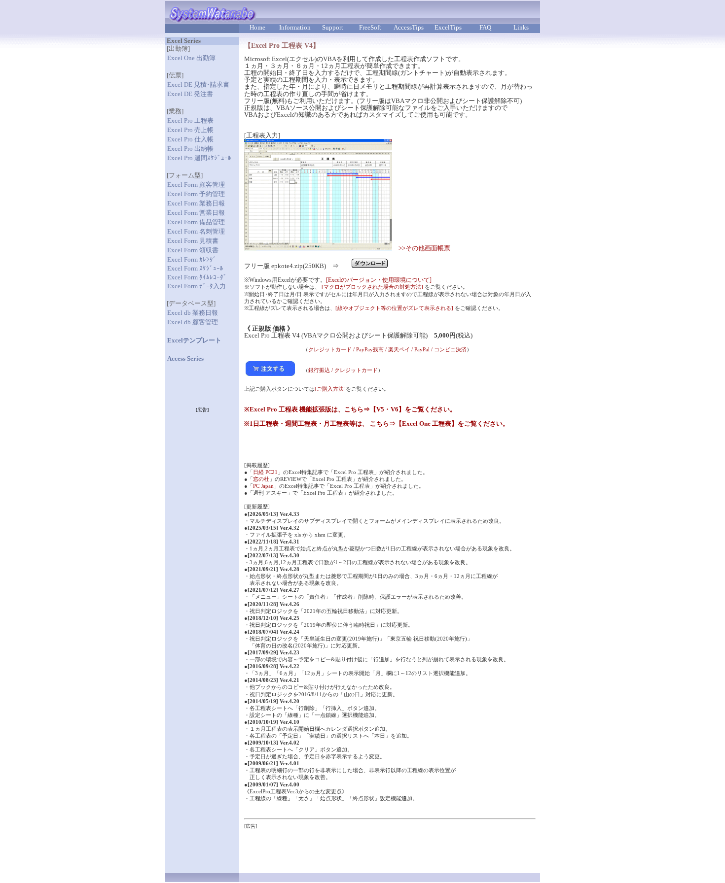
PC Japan (263, 486)
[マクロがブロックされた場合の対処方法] (372, 287)
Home (257, 27)
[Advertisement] (359, 844)
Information (295, 27)
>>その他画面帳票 (424, 248)
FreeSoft (370, 27)
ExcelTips (448, 27)
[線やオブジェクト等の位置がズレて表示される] (394, 308)
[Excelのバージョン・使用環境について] (379, 280)
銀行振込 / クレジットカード (343, 370)
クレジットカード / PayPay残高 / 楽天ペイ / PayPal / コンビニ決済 (387, 349)
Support (332, 27)
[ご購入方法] (330, 389)
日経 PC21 (265, 472)
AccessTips (409, 27)
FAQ (485, 27)
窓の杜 (261, 479)
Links (521, 27)
